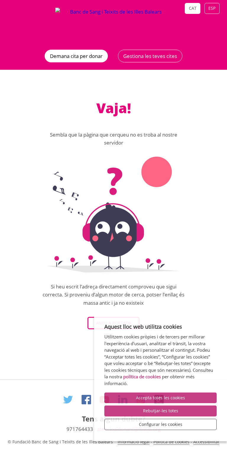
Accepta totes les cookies (160, 397)
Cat (193, 8)
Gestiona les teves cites (150, 56)
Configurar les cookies (160, 424)
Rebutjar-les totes (160, 410)
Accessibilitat (206, 442)
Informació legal (134, 442)
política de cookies (142, 376)
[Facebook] (86, 400)
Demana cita (76, 56)
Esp (211, 8)
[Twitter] (68, 400)
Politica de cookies (171, 442)
